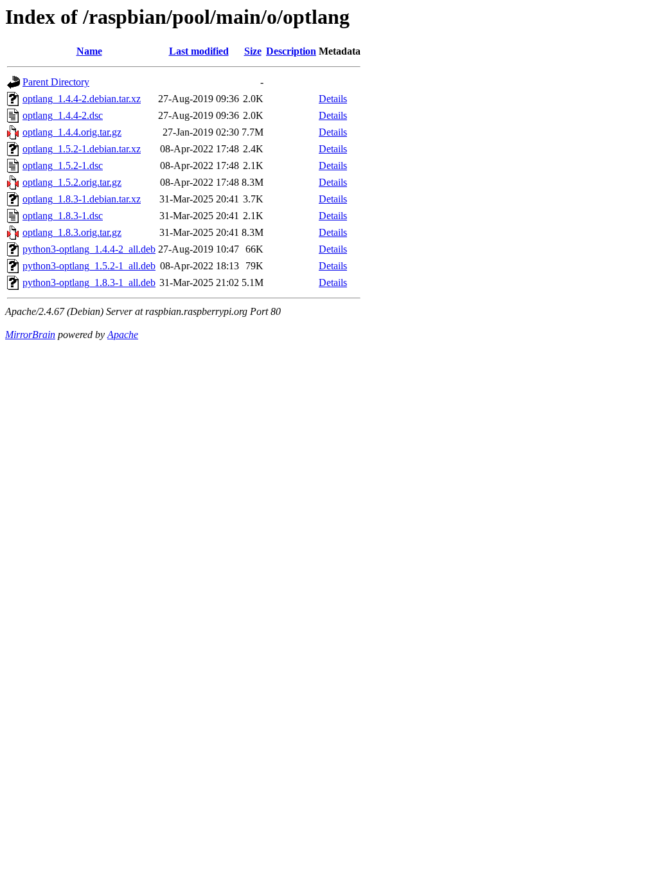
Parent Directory (55, 81)
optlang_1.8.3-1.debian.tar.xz (81, 198)
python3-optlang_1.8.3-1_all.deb (89, 282)
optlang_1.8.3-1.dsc (62, 215)
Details (333, 98)
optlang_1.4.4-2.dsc (62, 115)
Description (291, 51)
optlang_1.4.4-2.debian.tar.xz (81, 98)
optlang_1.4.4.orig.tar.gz (71, 132)
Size (253, 51)
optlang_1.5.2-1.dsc (62, 165)
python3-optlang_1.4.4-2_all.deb (89, 249)
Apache (122, 334)
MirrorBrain (30, 334)
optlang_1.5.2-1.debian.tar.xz (81, 148)
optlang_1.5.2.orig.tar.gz (71, 182)
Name (89, 51)
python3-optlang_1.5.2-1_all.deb (89, 265)
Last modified (199, 51)
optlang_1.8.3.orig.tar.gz (71, 232)
